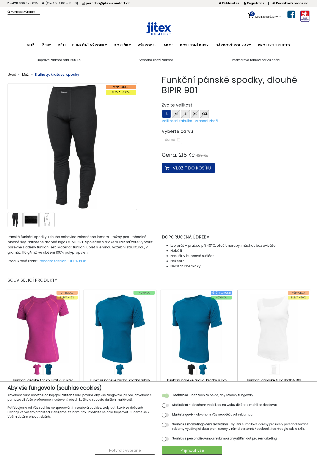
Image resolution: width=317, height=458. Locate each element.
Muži (25, 74)
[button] (264, 16)
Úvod (12, 74)
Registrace (256, 3)
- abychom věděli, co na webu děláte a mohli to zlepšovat (224, 405)
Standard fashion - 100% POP (62, 261)
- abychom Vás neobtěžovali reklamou (212, 414)
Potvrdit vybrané (125, 450)
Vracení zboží (206, 120)
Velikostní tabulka (177, 120)
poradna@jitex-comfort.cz (108, 3)
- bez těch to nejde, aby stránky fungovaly (212, 395)
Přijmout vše (192, 450)
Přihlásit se (231, 3)
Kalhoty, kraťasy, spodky (57, 74)
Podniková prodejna (292, 3)
